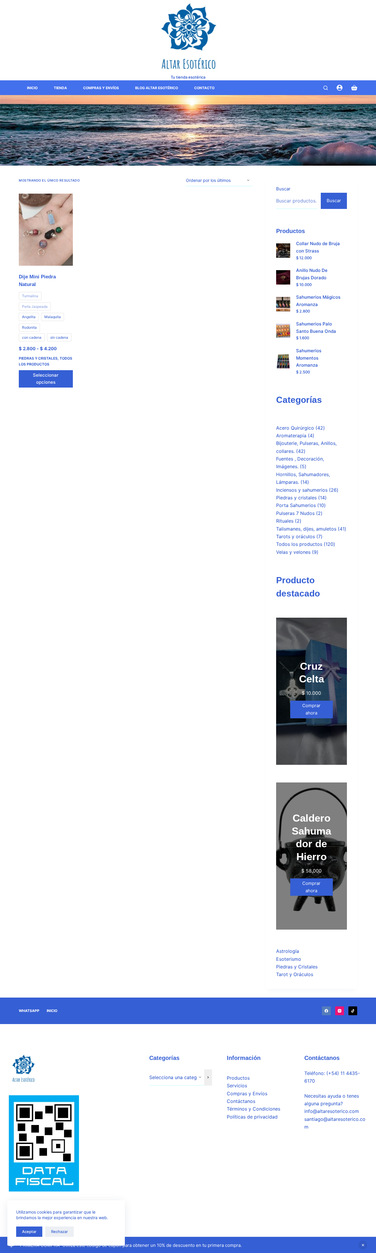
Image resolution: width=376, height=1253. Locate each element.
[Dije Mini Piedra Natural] (46, 230)
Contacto (204, 88)
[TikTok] (352, 1010)
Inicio (32, 88)
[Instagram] (339, 1010)
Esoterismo (288, 959)
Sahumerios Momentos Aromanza (308, 358)
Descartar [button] (362, 1245)
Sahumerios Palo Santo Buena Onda (316, 327)
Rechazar (59, 1231)
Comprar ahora (311, 709)
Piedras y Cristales (297, 967)
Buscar (283, 189)
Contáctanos (241, 1101)
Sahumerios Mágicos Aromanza (318, 300)
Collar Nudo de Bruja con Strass (318, 247)
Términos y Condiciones (253, 1109)
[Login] (340, 88)
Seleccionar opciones (45, 378)
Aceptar (29, 1231)
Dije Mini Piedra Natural (37, 280)
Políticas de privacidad (252, 1117)
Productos (238, 1078)
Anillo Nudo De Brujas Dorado (312, 273)
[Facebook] (326, 1010)
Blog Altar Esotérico (156, 88)
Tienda (60, 88)
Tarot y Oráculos (294, 974)
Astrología (287, 951)
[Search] (325, 88)
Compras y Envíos (101, 88)
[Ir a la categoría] (208, 1077)
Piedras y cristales (38, 358)
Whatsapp (29, 1010)
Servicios (237, 1086)
